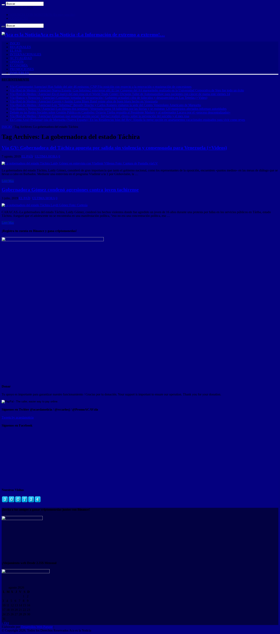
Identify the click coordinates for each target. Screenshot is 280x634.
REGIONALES (20, 47)
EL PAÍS (16, 50)
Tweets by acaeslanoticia (18, 417)
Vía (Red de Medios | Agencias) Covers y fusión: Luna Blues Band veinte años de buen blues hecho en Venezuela (84, 101)
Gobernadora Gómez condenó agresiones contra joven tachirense (70, 189)
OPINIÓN (17, 61)
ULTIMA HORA (46, 156)
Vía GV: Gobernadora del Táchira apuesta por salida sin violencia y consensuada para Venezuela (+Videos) (114, 147)
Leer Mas (8, 181)
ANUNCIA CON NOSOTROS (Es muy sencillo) (42, 14)
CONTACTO (19, 18)
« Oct (5, 623)
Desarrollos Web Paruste (37, 626)
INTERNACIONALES (25, 54)
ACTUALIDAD (21, 58)
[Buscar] (3, 4)
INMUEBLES (19, 72)
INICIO (15, 43)
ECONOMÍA (19, 65)
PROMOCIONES (22, 69)
